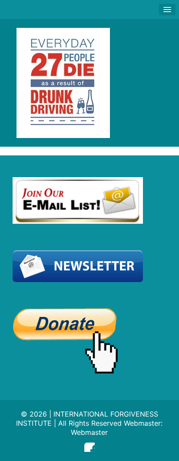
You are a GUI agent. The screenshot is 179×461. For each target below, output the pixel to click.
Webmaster (89, 432)
